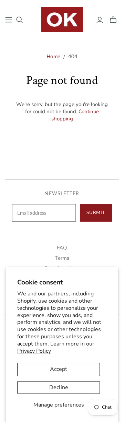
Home (53, 56)
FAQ (62, 247)
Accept (58, 369)
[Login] (99, 20)
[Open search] (19, 19)
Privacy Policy (34, 351)
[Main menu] (8, 19)
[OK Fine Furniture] (62, 19)
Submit (95, 212)
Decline (58, 387)
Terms (62, 258)
